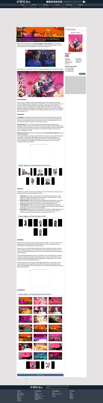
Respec (53, 392)
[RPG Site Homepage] (23, 1)
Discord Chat (37, 397)
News (22, 5)
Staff (18, 396)
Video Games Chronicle (57, 394)
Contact (18, 399)
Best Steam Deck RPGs (44, 7)
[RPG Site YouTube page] (52, 2)
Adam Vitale (22, 40)
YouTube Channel (38, 394)
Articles (34, 5)
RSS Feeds (19, 400)
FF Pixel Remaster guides (75, 7)
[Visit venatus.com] (53, 64)
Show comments (40, 375)
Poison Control (75, 32)
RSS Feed (36, 399)
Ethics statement (20, 394)
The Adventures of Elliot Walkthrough (59, 7)
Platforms (69, 5)
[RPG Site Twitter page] (47, 2)
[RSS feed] (61, 2)
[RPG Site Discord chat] (56, 2)
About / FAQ (19, 392)
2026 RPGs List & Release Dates (30, 7)
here (51, 46)
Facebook (37, 395)
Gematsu (54, 396)
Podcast (80, 5)
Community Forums (39, 398)
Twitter (36, 392)
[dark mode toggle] (85, 2)
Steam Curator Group (39, 396)
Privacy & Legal (20, 395)
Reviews (45, 5)
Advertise (19, 398)
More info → (82, 73)
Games (57, 5)
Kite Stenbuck (31, 40)
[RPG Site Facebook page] (49, 2)
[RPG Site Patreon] (59, 2)
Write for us (19, 397)
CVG (53, 395)
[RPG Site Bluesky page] (54, 2)
